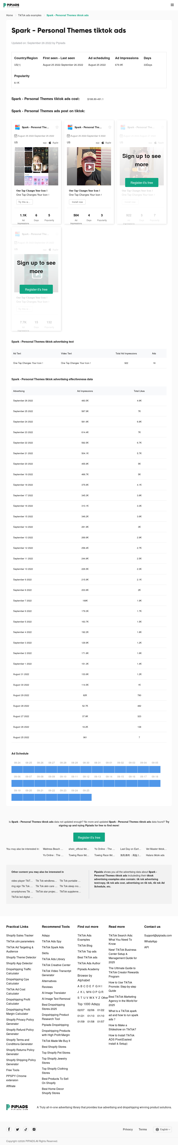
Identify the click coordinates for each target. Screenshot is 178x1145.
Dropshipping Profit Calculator (18, 1001)
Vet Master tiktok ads (157, 849)
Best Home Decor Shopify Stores (53, 1091)
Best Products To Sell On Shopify (55, 1081)
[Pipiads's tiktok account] (26, 1129)
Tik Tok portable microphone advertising (72, 880)
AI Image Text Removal (56, 999)
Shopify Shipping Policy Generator (21, 1062)
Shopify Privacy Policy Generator (20, 1022)
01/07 (100, 1021)
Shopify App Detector (19, 963)
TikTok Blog (85, 945)
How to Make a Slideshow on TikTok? (122, 1027)
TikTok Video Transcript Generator (56, 973)
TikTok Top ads (87, 951)
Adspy (46, 935)
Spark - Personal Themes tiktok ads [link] (68, 15)
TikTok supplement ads (72, 891)
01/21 (81, 1016)
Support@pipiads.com (158, 935)
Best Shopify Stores (54, 1047)
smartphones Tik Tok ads (23, 891)
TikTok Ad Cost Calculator (15, 991)
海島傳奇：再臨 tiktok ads (133, 855)
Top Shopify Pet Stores (56, 1053)
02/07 (81, 1010)
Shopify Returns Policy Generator (20, 1052)
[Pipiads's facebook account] (9, 1129)
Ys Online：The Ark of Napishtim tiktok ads (107, 849)
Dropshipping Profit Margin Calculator (18, 1011)
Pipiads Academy (88, 969)
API (146, 947)
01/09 (81, 1021)
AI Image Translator (54, 993)
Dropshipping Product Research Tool (55, 1017)
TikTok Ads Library (53, 959)
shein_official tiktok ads (81, 849)
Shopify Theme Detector (21, 957)
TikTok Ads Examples (84, 937)
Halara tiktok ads (155, 855)
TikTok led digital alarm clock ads (23, 897)
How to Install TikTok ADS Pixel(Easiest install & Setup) (121, 1039)
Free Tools (12, 1070)
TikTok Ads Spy (51, 941)
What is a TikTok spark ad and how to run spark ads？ (123, 1015)
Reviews (47, 987)
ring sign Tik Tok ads (22, 886)
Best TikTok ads (87, 957)
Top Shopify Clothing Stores (55, 1071)
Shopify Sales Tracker (19, 935)
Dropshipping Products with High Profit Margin (56, 1033)
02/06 (90, 1010)
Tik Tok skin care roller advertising (48, 886)
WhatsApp (150, 941)
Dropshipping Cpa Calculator (17, 981)
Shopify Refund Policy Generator (20, 1032)
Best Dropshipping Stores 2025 (53, 1007)
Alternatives (49, 981)
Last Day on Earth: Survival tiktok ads (133, 849)
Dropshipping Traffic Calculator (18, 971)
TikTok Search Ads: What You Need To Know (121, 939)
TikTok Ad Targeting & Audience (20, 949)
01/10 (100, 1016)
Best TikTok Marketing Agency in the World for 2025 (123, 1001)
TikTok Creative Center (56, 965)
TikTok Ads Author (89, 963)
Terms (143, 1129)
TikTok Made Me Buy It (56, 1041)
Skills (45, 953)
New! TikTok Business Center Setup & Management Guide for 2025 (123, 956)
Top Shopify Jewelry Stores (54, 1060)
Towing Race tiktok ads (81, 855)
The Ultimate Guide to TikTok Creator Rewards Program (124, 972)
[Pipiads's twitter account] (17, 1129)
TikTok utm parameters (20, 941)
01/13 (90, 1016)
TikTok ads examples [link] (30, 15)
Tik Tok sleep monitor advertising (72, 886)
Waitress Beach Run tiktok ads (56, 849)
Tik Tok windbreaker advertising (48, 880)
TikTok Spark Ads (53, 947)
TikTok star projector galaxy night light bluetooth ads (48, 891)
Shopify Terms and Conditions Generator (19, 1042)
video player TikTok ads (23, 880)
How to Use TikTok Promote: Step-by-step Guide (122, 986)
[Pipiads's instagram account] (34, 1129)
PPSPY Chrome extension (16, 1078)
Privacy (128, 1129)
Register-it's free (142, 182)
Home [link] (10, 15)
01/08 (90, 1021)
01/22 (100, 1010)
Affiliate (10, 1086)
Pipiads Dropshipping (55, 1025)
